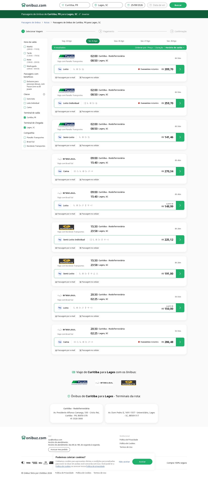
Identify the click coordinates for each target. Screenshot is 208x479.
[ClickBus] (29, 439)
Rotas (47, 22)
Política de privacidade (95, 466)
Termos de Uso (126, 447)
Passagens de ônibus (31, 22)
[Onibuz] (33, 5)
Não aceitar (124, 461)
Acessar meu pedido (59, 449)
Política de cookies (63, 466)
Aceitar (142, 461)
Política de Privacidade (129, 440)
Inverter (85, 14)
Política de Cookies (127, 443)
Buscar (178, 5)
